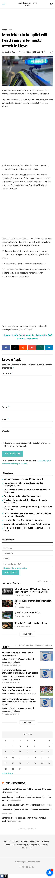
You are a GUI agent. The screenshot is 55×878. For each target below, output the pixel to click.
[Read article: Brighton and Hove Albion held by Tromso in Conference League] (46, 691)
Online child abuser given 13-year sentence (21, 805)
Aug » (10, 773)
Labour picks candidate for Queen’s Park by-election (27, 524)
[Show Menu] (3, 4)
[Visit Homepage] (27, 4)
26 (35, 763)
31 (20, 769)
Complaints (10, 845)
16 (13, 758)
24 (20, 763)
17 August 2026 (23, 607)
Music (45, 582)
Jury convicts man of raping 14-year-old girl (23, 479)
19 (35, 758)
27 (42, 763)
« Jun (4, 773)
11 (27, 752)
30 (13, 769)
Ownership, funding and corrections (32, 845)
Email (5, 419)
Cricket (48, 645)
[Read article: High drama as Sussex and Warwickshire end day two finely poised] (46, 673)
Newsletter (35, 841)
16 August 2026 (23, 616)
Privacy (45, 841)
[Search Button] (51, 4)
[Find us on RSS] (30, 867)
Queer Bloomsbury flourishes (28, 613)
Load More (27, 634)
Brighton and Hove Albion (31, 645)
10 (20, 752)
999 (10, 30)
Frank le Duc (9, 52)
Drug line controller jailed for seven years (22, 496)
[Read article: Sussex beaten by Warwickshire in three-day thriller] (46, 656)
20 (42, 758)
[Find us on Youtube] (27, 867)
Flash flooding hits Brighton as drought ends (23, 520)
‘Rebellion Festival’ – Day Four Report (31, 623)
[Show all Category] (51, 581)
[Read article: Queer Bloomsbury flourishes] (7, 615)
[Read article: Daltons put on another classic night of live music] (7, 603)
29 (6, 769)
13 (42, 752)
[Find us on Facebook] (20, 867)
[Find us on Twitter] (23, 867)
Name (5, 407)
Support (24, 841)
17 (20, 758)
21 (49, 758)
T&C (31, 848)
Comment (7, 373)
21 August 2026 (10, 682)
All (39, 582)
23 (13, 763)
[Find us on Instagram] (33, 867)
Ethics (24, 848)
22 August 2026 (10, 665)
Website (5, 431)
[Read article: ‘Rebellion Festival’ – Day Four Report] (7, 625)
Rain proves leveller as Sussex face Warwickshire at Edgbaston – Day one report (19, 702)
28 (49, 763)
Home (4, 30)
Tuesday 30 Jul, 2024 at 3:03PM (32, 52)
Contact (15, 841)
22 (6, 763)
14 (49, 752)
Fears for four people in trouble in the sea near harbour (26, 810)
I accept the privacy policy (15, 568)
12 (35, 752)
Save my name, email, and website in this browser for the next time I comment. (28, 444)
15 (6, 758)
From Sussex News (14, 783)
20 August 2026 (23, 595)
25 (27, 763)
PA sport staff (9, 694)
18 (27, 758)
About (6, 841)
